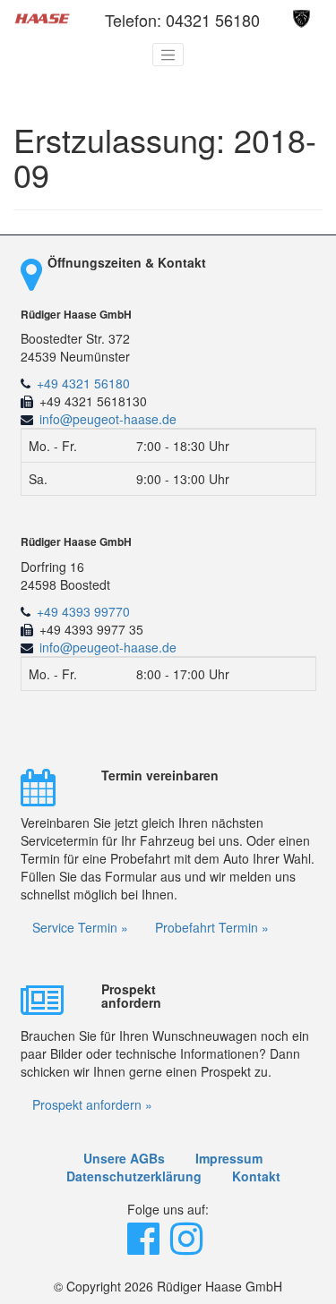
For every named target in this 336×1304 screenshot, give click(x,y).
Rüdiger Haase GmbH (76, 314)
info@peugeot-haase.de (108, 419)
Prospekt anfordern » (92, 1104)
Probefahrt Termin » (212, 927)
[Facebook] (145, 1247)
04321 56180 (213, 19)
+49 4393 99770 (83, 611)
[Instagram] (188, 1247)
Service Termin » (80, 927)
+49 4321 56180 (83, 383)
